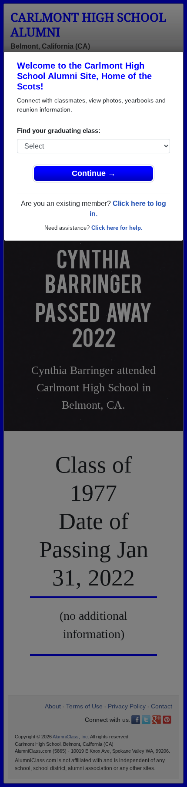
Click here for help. (117, 228)
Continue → (94, 173)
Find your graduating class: (58, 130)
